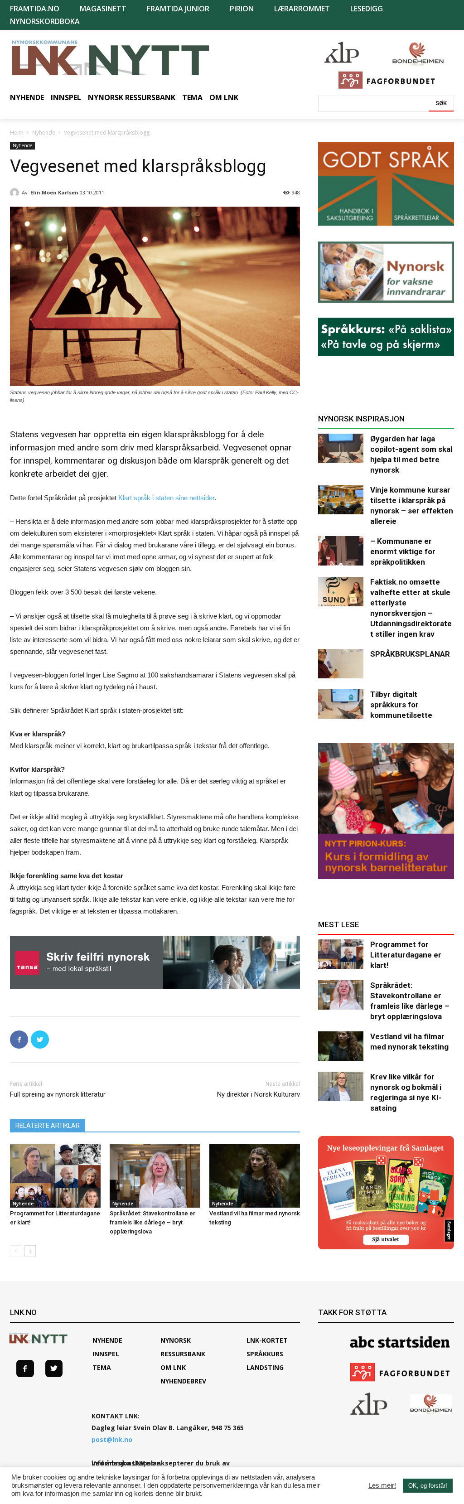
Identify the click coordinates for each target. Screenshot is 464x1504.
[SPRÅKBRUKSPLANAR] (340, 663)
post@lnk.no (112, 1439)
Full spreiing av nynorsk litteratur (58, 1094)
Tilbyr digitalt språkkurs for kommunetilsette (401, 705)
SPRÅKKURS (264, 1353)
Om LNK (173, 1367)
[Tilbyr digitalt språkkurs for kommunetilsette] (340, 704)
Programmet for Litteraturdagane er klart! (405, 955)
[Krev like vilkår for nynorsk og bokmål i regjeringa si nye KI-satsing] (340, 1086)
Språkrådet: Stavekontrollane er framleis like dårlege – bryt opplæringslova (152, 1222)
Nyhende (43, 132)
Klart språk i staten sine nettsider (166, 498)
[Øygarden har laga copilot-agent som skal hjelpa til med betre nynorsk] (340, 448)
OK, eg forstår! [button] (427, 1485)
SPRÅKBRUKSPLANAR (410, 653)
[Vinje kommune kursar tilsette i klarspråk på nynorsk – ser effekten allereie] (340, 499)
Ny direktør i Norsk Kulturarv (258, 1094)
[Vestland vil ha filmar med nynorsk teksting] (254, 1176)
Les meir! (382, 1485)
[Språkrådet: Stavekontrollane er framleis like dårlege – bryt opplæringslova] (155, 1176)
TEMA (101, 1367)
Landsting (265, 1367)
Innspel (105, 1353)
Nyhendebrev (183, 1381)
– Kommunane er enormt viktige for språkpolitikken (402, 551)
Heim (17, 132)
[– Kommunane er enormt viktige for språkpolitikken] (340, 551)
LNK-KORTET (267, 1340)
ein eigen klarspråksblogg (177, 434)
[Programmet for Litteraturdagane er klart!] (55, 1176)
